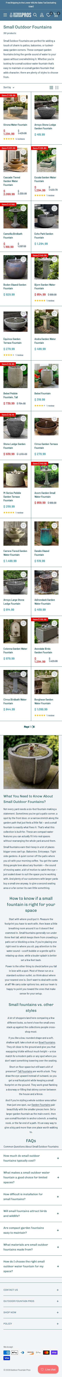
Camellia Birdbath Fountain (12, 235)
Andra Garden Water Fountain (45, 340)
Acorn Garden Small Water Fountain (44, 494)
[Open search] (35, 15)
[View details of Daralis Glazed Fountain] (46, 533)
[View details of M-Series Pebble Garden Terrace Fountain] (15, 475)
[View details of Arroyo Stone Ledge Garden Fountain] (46, 107)
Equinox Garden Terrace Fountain (12, 340)
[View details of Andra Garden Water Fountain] (46, 321)
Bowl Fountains (47, 1042)
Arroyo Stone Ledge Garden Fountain (45, 126)
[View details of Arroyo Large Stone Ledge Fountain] (15, 582)
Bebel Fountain (42, 393)
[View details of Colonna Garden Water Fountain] (15, 631)
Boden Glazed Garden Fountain (14, 286)
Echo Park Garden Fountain (43, 235)
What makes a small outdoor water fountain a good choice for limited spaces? (26, 1177)
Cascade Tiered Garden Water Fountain (11, 181)
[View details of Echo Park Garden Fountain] (46, 216)
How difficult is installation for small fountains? (23, 1197)
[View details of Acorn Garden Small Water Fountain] (46, 475)
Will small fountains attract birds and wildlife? (25, 1213)
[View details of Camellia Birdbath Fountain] (15, 216)
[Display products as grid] (51, 87)
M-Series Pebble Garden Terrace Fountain (12, 496)
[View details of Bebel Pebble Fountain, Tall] (15, 376)
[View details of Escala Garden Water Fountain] (46, 160)
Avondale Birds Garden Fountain (43, 650)
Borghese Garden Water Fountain (43, 701)
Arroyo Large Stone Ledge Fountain (13, 601)
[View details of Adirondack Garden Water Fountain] (46, 582)
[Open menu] (5, 15)
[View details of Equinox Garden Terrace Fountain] (15, 321)
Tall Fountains (25, 1071)
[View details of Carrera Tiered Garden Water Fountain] (15, 533)
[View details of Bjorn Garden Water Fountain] (46, 267)
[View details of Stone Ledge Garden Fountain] (15, 426)
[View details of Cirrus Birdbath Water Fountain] (15, 682)
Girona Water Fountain (15, 124)
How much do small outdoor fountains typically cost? (21, 1158)
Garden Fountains (41, 1104)
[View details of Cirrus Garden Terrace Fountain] (46, 426)
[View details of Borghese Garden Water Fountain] (46, 682)
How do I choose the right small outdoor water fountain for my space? (24, 1266)
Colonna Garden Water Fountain (15, 650)
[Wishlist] (48, 15)
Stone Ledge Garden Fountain (14, 446)
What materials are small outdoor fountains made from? (25, 1247)
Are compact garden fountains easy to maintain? (23, 1230)
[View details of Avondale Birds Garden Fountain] (46, 631)
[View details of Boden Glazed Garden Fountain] (15, 267)
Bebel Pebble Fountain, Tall (10, 395)
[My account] (42, 15)
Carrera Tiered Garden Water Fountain (15, 552)
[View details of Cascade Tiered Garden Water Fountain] (15, 160)
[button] (55, 15)
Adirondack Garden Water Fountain (44, 601)
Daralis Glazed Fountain (41, 552)
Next (26, 726)
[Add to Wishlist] (23, 99)
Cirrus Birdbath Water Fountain (15, 701)
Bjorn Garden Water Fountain (44, 286)
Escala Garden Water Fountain (45, 179)
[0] (56, 15)
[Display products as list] (57, 87)
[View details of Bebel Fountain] (46, 376)
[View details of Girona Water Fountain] (15, 107)
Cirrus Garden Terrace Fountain (46, 446)
